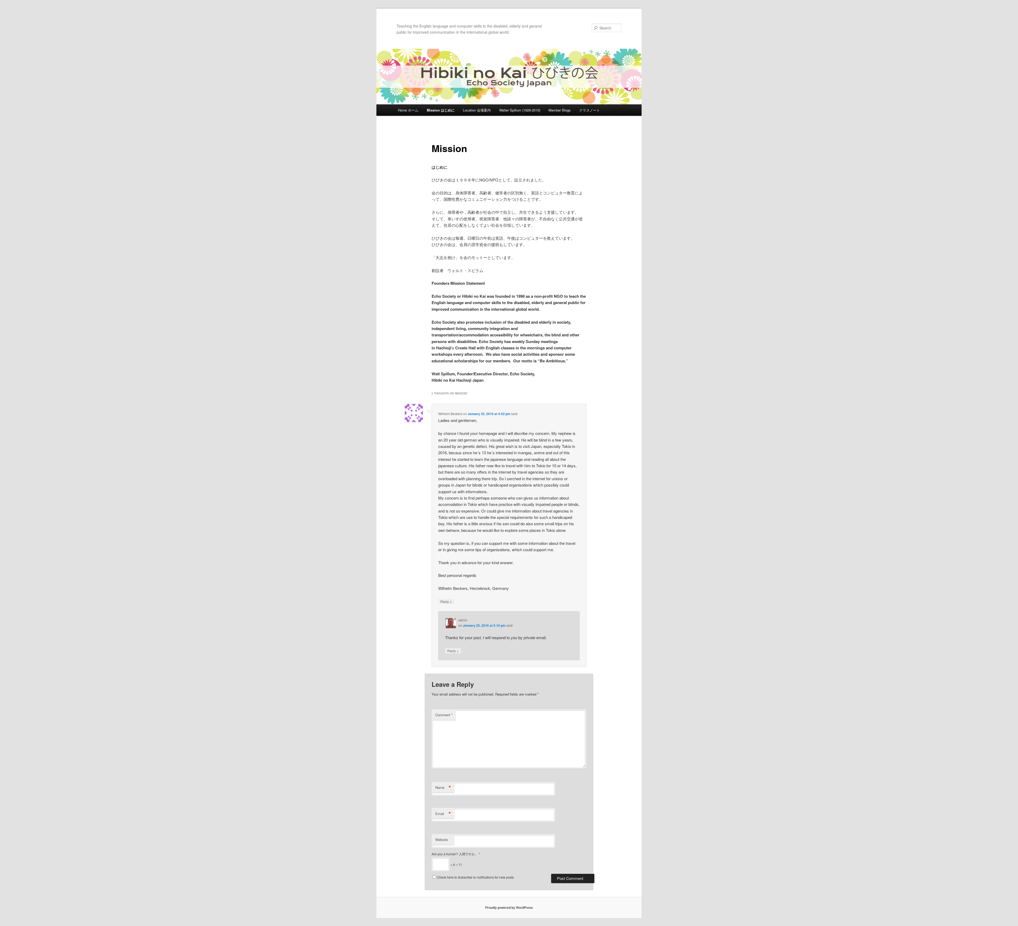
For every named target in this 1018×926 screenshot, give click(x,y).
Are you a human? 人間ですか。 (456, 854)
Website (441, 839)
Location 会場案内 (477, 110)
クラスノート (589, 110)
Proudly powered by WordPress (509, 907)
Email (443, 813)
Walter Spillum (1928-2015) (519, 110)
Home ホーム (408, 110)
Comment (444, 714)
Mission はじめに (441, 110)
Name (443, 787)
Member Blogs (560, 110)
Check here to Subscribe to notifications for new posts (475, 877)
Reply (446, 601)
